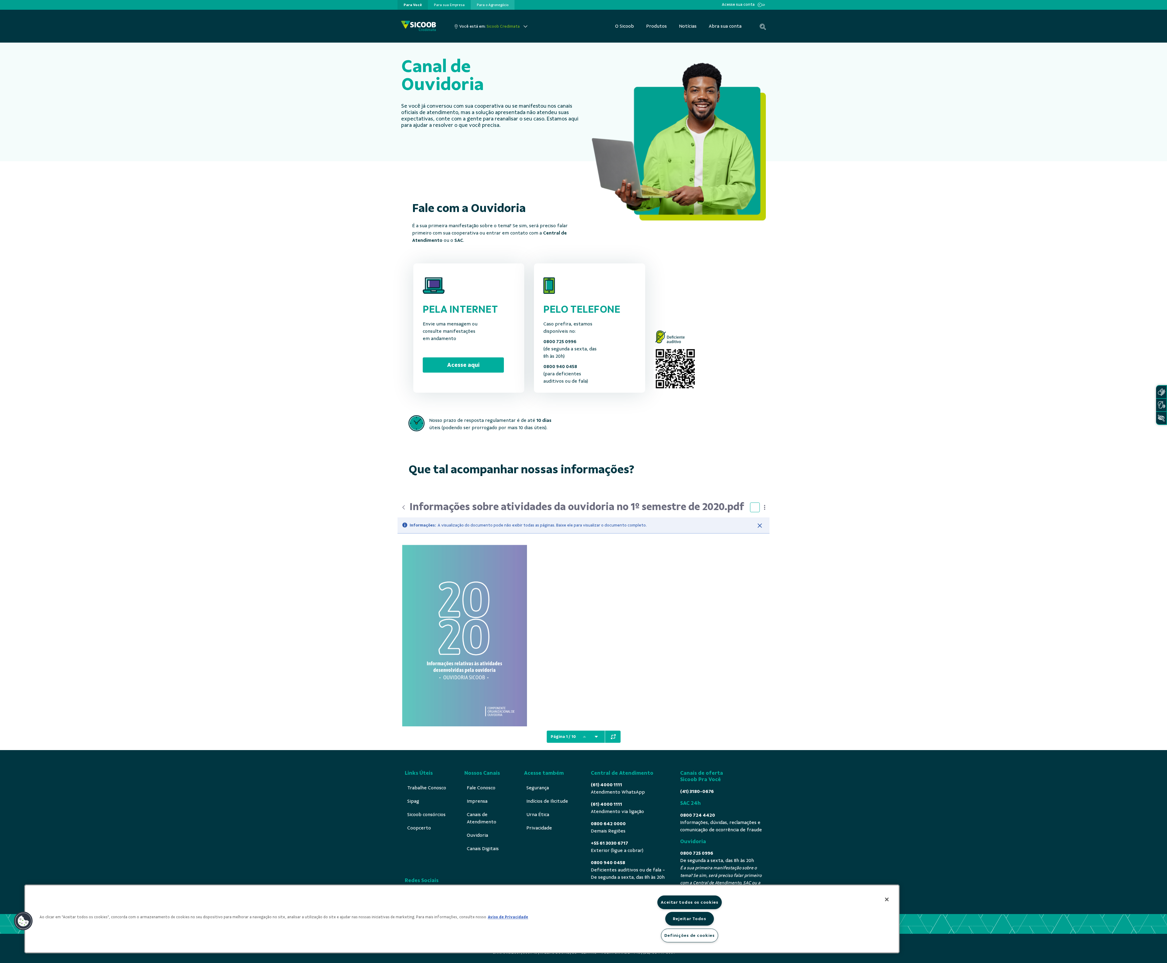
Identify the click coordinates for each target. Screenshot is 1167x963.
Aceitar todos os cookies (689, 902)
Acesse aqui (463, 364)
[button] (23, 921)
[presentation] (413, 5)
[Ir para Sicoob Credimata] (418, 26)
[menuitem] (413, 5)
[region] (462, 919)
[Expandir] (613, 737)
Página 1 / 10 (563, 736)
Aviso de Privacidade (508, 917)
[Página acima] (584, 737)
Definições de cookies (689, 935)
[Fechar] (760, 525)
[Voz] (1161, 405)
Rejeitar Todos (689, 918)
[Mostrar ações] (764, 507)
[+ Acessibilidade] (1161, 418)
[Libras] (1161, 392)
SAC (458, 240)
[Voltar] (404, 507)
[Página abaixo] (596, 737)
